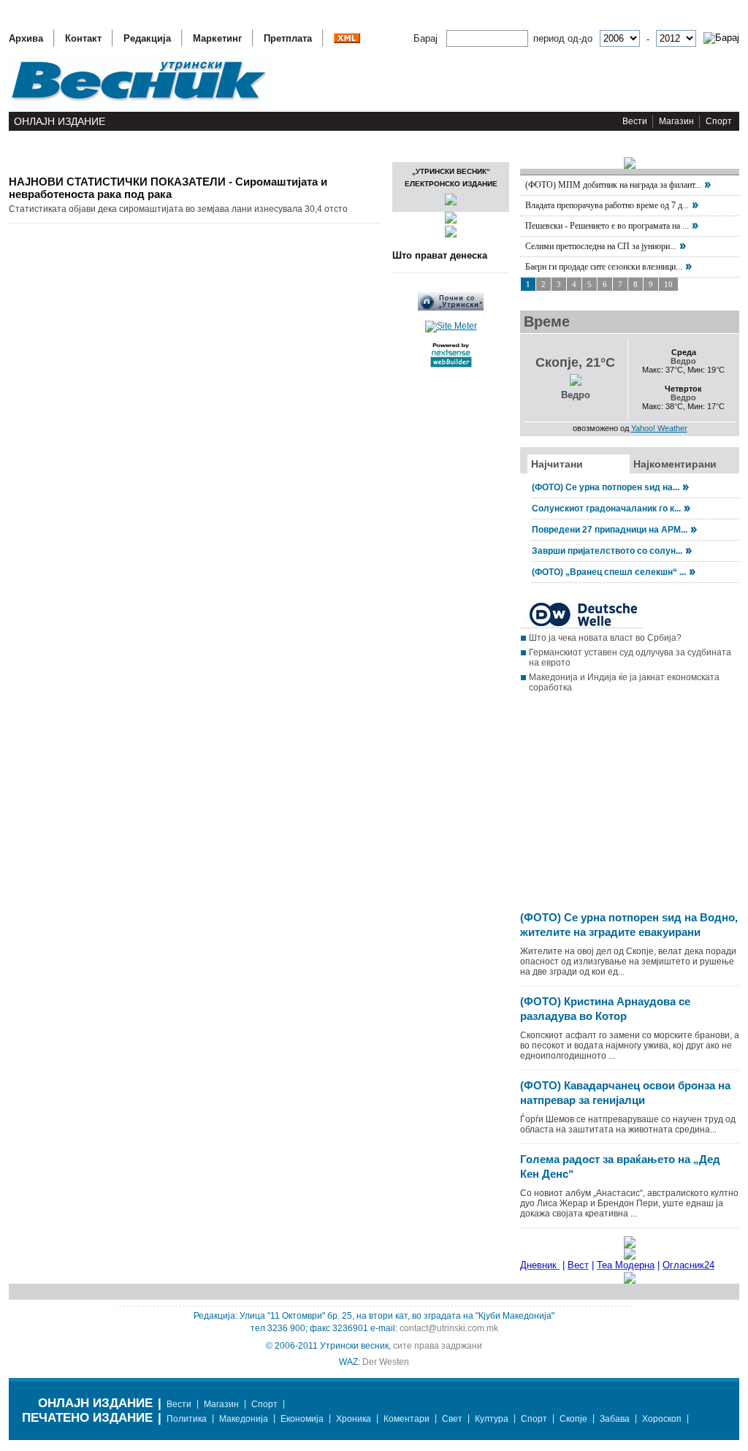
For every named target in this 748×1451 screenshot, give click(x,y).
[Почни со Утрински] (451, 307)
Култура (491, 1419)
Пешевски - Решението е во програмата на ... (607, 226)
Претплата (288, 38)
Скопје (573, 1419)
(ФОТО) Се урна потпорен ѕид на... (605, 487)
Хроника (353, 1419)
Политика (187, 1419)
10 (668, 284)
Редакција (147, 38)
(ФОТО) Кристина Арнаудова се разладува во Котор (605, 1008)
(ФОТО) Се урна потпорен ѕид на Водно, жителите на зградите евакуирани (629, 924)
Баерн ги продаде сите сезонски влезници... (603, 267)
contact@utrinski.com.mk (449, 1328)
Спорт (719, 121)
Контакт (83, 38)
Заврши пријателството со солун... (607, 551)
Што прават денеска (439, 255)
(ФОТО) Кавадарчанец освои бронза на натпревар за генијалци (625, 1092)
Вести (634, 121)
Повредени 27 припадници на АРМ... (609, 530)
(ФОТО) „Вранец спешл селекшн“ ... (609, 572)
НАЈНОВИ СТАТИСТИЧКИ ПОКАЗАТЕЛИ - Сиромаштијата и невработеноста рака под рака (168, 187)
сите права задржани (437, 1346)
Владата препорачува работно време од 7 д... (607, 205)
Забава (615, 1419)
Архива (26, 38)
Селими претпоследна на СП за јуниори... (600, 246)
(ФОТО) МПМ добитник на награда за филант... (613, 185)
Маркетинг (217, 38)
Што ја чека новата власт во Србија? (605, 638)
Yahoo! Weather (659, 428)
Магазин (676, 121)
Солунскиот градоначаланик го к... (606, 508)
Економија (302, 1419)
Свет (452, 1419)
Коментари (406, 1419)
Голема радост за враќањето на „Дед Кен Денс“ (620, 1166)
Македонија (243, 1419)
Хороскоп (662, 1419)
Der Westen (385, 1362)
